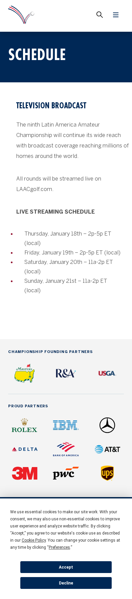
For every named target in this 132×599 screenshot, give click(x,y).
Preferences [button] (59, 547)
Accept (66, 567)
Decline (66, 583)
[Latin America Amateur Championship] (21, 15)
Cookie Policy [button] (34, 540)
